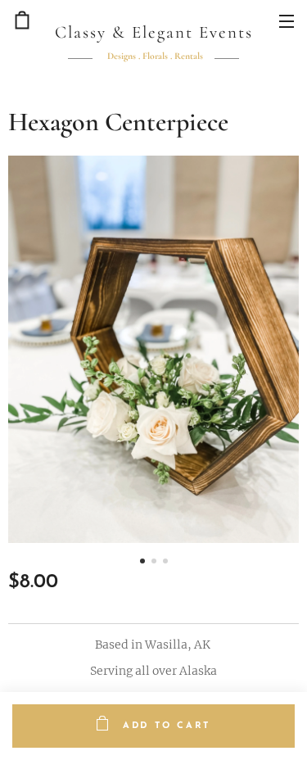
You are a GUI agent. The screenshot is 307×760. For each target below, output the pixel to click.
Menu (286, 20)
